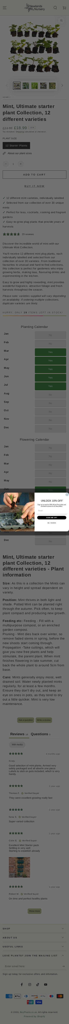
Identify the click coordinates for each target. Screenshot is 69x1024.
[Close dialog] (67, 495)
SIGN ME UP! (51, 518)
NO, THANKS (52, 523)
